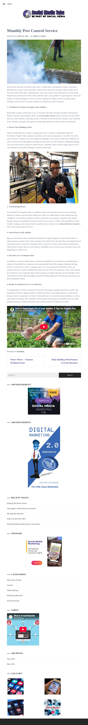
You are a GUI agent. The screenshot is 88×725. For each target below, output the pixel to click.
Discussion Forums (14, 580)
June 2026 (11, 659)
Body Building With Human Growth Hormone (65, 361)
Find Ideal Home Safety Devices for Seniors (23, 524)
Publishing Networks (15, 595)
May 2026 (11, 664)
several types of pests (47, 116)
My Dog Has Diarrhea (15, 514)
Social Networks (13, 601)
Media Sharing (12, 590)
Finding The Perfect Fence (17, 503)
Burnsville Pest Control (69, 224)
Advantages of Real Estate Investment (21, 508)
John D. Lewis (39, 36)
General (21, 351)
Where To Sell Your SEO (16, 519)
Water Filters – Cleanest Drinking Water (21, 361)
